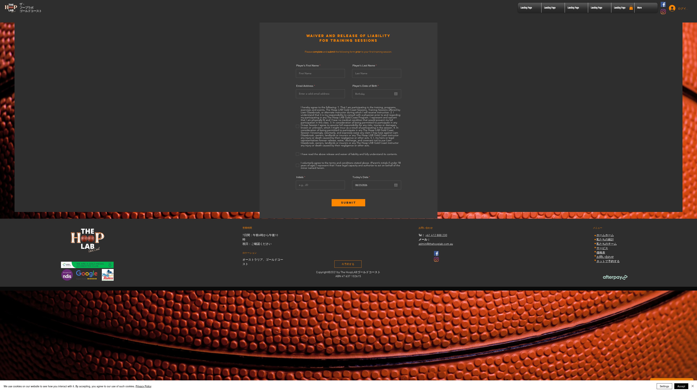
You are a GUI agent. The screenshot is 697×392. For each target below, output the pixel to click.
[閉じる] (692, 386)
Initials (299, 177)
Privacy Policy (143, 386)
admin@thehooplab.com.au (436, 244)
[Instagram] (663, 11)
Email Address (304, 85)
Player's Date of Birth (366, 85)
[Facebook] (663, 4)
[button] (631, 7)
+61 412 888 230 (436, 235)
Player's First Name (307, 65)
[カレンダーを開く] (395, 93)
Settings (664, 386)
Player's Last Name (363, 65)
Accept (681, 386)
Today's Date (361, 177)
